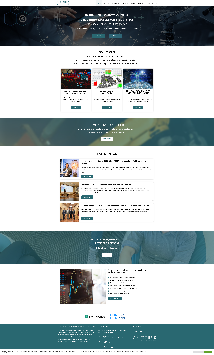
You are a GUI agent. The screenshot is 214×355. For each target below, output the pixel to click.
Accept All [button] (208, 352)
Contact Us (115, 35)
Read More (98, 35)
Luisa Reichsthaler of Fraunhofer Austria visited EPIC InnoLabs (106, 184)
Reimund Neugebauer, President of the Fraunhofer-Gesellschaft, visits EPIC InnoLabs (115, 205)
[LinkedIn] (136, 331)
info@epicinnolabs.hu (109, 348)
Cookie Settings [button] (198, 352)
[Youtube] (141, 331)
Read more (87, 176)
